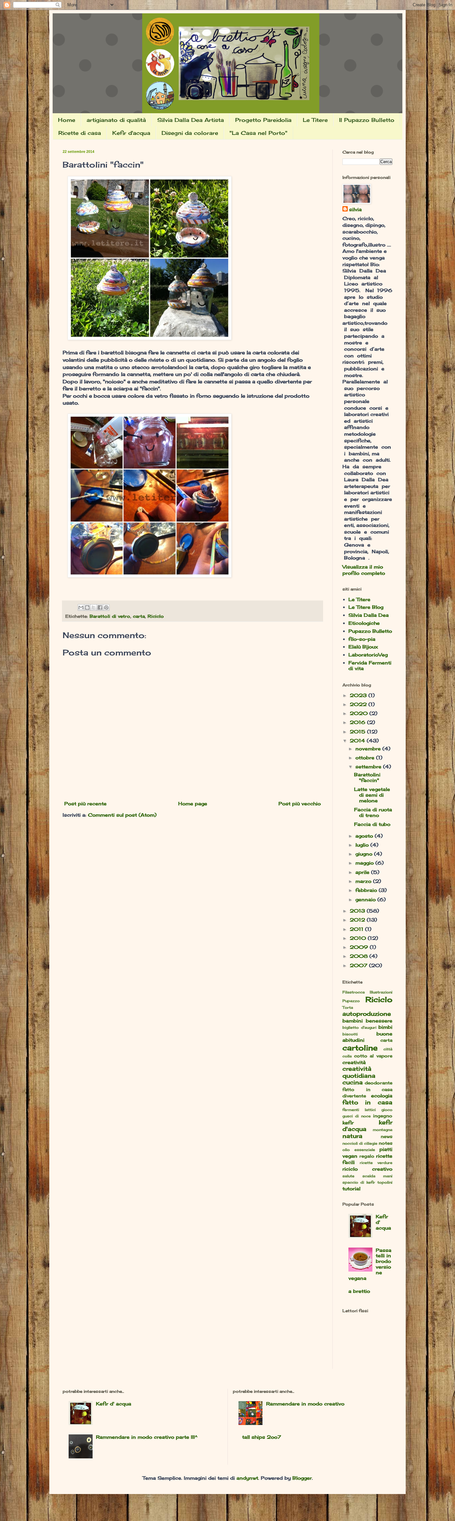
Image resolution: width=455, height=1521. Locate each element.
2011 (357, 929)
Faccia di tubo (372, 824)
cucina (352, 1082)
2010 (359, 938)
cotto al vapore (373, 1055)
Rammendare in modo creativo (305, 1403)
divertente (354, 1095)
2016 (358, 722)
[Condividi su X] (93, 607)
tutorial (351, 1188)
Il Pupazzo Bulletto (366, 120)
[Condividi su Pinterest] (106, 607)
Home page (192, 803)
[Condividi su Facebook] (100, 607)
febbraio (367, 890)
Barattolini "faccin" (367, 777)
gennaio (366, 899)
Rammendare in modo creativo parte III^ (147, 1437)
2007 (359, 965)
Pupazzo (351, 1000)
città (387, 1049)
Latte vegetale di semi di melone (372, 794)
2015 (358, 731)
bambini (352, 1020)
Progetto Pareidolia (263, 120)
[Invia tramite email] (81, 607)
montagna (382, 1129)
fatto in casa (367, 1102)
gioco (386, 1109)
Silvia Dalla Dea (368, 615)
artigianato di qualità (116, 120)
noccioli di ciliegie (359, 1143)
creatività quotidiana (358, 1072)
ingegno (382, 1115)
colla (347, 1056)
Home (66, 120)
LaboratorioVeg (368, 654)
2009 (360, 947)
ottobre (365, 757)
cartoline (360, 1047)
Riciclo (156, 616)
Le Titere (315, 120)
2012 (358, 920)
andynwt (247, 1478)
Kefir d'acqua (131, 133)
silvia (355, 209)
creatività (354, 1062)
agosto (365, 836)
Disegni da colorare (190, 133)
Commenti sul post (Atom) (122, 815)
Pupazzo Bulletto (370, 631)
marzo (364, 881)
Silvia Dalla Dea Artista (190, 120)
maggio (365, 863)
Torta (347, 1007)
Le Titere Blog (365, 607)
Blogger (302, 1478)
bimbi (385, 1027)
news (386, 1136)
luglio (362, 845)
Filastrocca (353, 992)
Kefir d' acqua (113, 1403)
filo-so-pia (361, 639)
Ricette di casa (79, 133)
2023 (359, 695)
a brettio (359, 1291)
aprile (363, 872)
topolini (384, 1182)
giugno (364, 854)
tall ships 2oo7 (261, 1437)
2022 (359, 704)
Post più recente (85, 803)
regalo (366, 1156)
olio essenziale (358, 1149)
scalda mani (377, 1176)
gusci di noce (356, 1116)
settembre (369, 766)
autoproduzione (366, 1013)
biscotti (350, 1034)
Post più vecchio (299, 803)
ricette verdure (376, 1162)
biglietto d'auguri (359, 1027)
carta (139, 616)
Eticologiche (364, 623)
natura (352, 1136)
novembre (368, 748)
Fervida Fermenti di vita (369, 665)
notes (385, 1143)
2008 (359, 956)
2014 (358, 740)
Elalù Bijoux (363, 646)
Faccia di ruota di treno (373, 812)
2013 (358, 911)
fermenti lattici (359, 1109)
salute (348, 1176)
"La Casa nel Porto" (258, 133)
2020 (359, 713)
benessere (379, 1020)
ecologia (381, 1095)
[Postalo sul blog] (87, 607)
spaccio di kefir (358, 1182)
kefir (348, 1122)
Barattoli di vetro (110, 616)
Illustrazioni (381, 992)
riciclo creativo (367, 1169)
